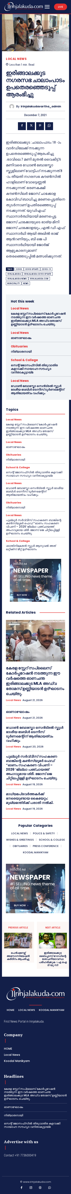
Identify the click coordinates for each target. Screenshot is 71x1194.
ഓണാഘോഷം (21, 338)
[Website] (40, 1188)
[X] (31, 126)
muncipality (13, 283)
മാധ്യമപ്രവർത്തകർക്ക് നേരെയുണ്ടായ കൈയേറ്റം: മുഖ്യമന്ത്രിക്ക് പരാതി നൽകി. (30, 798)
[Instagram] (31, 1188)
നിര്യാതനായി (21, 351)
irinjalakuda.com (39, 279)
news (26, 283)
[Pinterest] (40, 126)
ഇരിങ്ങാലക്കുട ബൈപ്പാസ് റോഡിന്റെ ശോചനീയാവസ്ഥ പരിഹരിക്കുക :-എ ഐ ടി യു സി (53, 959)
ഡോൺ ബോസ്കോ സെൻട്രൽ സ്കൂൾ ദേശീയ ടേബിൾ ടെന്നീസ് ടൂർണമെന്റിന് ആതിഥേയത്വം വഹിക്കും (37, 389)
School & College (24, 360)
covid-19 (46, 269)
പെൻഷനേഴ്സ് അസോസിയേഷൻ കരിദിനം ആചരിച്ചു (18, 956)
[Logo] (23, 6)
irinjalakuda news (17, 279)
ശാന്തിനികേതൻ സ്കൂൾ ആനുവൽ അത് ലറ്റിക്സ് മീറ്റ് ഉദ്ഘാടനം (31, 547)
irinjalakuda (14, 274)
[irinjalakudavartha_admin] (12, 106)
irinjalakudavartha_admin (41, 106)
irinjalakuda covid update (37, 274)
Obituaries (19, 346)
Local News (16, 58)
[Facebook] (22, 126)
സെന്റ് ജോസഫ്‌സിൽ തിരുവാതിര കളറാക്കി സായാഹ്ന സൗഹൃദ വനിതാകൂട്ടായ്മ (34, 368)
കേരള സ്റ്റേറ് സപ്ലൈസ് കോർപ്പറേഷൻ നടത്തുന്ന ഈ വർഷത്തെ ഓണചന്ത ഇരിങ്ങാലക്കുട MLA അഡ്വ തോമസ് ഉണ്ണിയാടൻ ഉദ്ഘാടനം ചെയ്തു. (38, 318)
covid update (32, 269)
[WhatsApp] (49, 126)
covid (19, 269)
